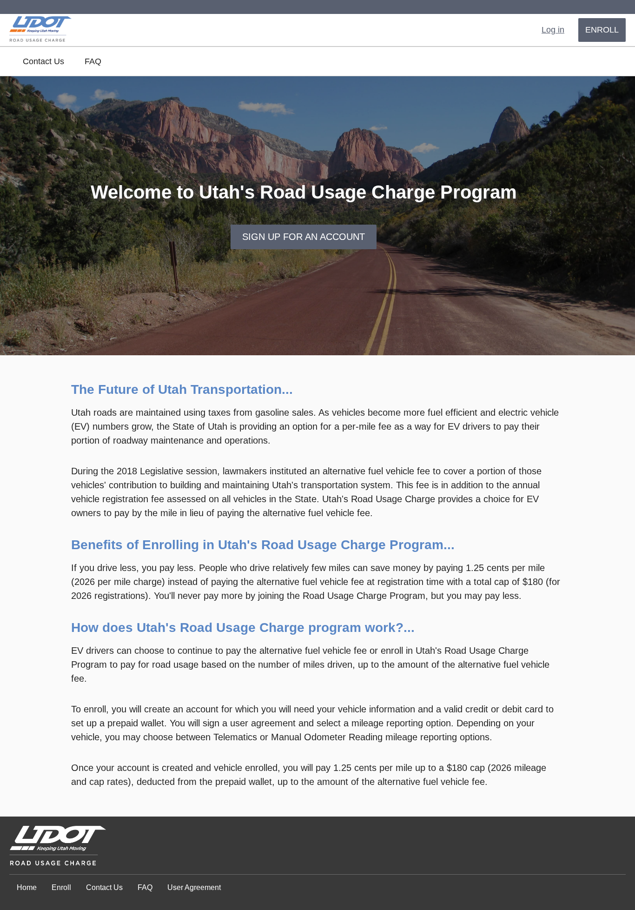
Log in (553, 29)
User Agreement (194, 887)
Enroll (602, 29)
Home (27, 887)
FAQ (93, 61)
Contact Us (43, 61)
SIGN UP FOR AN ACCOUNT (303, 237)
